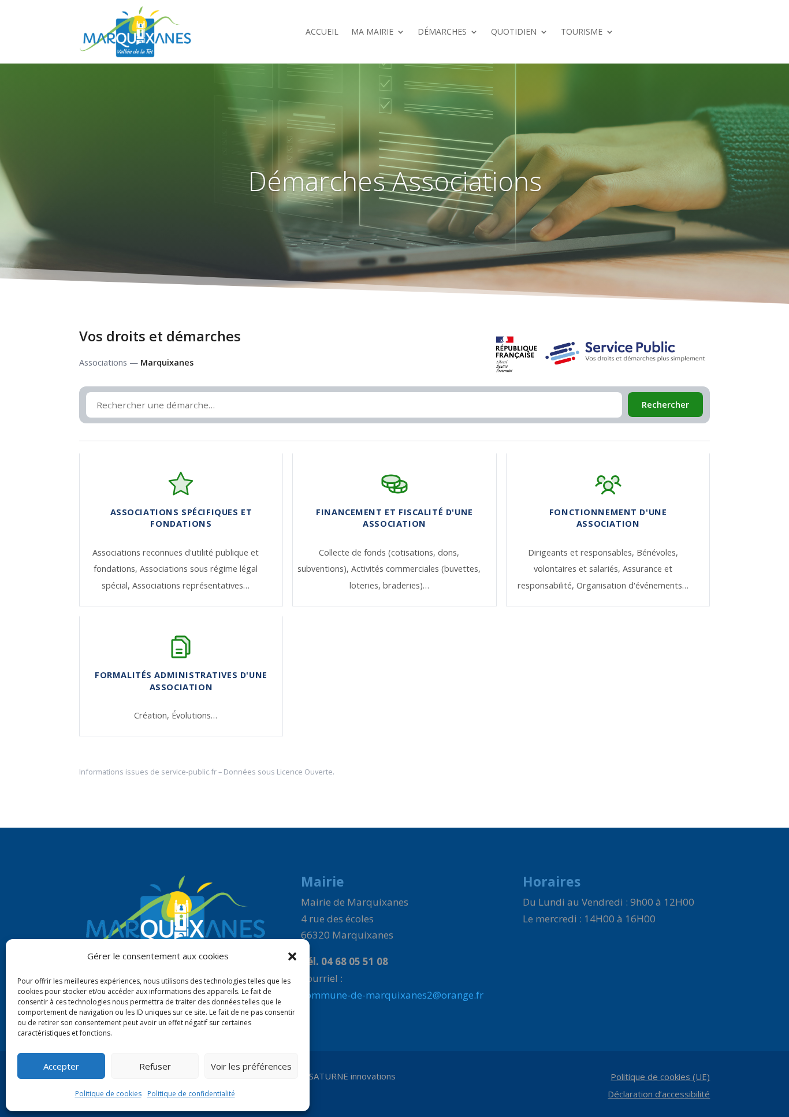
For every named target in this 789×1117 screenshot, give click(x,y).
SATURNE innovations (352, 1076)
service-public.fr (189, 771)
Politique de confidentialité (191, 1094)
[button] (292, 956)
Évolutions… (194, 715)
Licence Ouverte (305, 771)
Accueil (322, 31)
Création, (153, 715)
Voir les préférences (251, 1066)
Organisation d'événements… (632, 585)
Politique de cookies (108, 1094)
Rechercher (665, 404)
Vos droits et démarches (160, 336)
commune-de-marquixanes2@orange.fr (392, 994)
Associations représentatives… (191, 585)
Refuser (155, 1066)
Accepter (61, 1066)
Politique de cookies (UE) (660, 1077)
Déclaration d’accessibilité (659, 1095)
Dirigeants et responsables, (582, 552)
